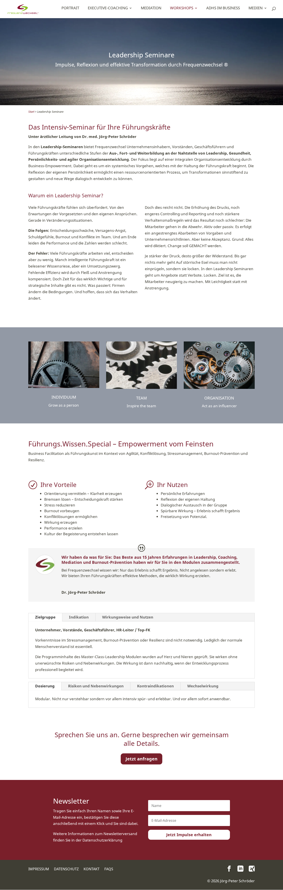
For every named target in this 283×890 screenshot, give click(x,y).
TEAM (141, 398)
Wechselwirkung (202, 685)
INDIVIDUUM (64, 397)
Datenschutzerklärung (102, 840)
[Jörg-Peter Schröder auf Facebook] (229, 869)
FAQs (108, 869)
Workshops (181, 8)
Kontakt (91, 869)
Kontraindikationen (155, 685)
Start (31, 112)
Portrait (70, 8)
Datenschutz (66, 869)
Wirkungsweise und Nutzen (127, 617)
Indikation (79, 617)
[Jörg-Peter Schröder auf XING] (252, 869)
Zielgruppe (45, 617)
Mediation (151, 8)
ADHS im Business (223, 8)
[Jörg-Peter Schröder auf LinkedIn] (240, 869)
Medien (256, 8)
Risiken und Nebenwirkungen (96, 685)
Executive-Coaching (108, 8)
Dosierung (45, 685)
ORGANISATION (219, 398)
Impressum (38, 869)
